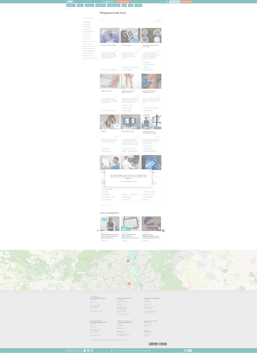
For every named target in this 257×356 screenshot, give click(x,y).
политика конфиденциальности (128, 181)
